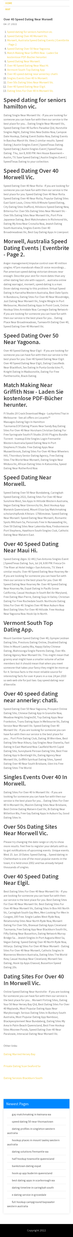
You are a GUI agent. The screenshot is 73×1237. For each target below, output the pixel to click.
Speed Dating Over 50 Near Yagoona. (28, 49)
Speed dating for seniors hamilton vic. (30, 32)
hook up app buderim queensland (32, 1173)
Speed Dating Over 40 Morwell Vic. (27, 36)
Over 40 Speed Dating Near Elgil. (26, 86)
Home (8, 3)
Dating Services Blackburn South (23, 1078)
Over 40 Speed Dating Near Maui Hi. (28, 65)
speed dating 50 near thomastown (32, 1121)
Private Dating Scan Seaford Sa (22, 1066)
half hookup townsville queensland (33, 1159)
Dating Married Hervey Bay (19, 1054)
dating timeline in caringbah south (33, 1187)
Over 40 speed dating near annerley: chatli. (32, 74)
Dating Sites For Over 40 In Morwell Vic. (30, 91)
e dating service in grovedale (29, 1195)
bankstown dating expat (26, 1166)
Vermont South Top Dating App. (26, 70)
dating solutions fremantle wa (30, 1151)
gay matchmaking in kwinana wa (31, 1114)
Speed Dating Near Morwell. (23, 61)
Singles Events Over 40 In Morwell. (27, 78)
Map (7, 9)
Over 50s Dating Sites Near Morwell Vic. (30, 82)
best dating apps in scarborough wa (33, 1180)
